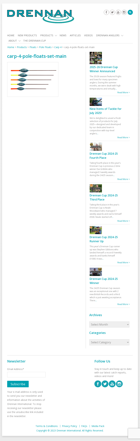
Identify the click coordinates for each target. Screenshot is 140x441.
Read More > (123, 92)
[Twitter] (112, 12)
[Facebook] (106, 12)
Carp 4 (57, 47)
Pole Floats (45, 47)
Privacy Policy (69, 426)
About (13, 40)
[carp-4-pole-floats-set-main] (32, 80)
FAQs (84, 426)
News (63, 35)
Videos (88, 35)
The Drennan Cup (34, 40)
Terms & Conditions (47, 426)
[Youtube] (118, 12)
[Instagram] (124, 12)
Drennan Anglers (108, 35)
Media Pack (98, 426)
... (116, 88)
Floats (33, 47)
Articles (75, 35)
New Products (27, 35)
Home (10, 35)
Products (46, 35)
